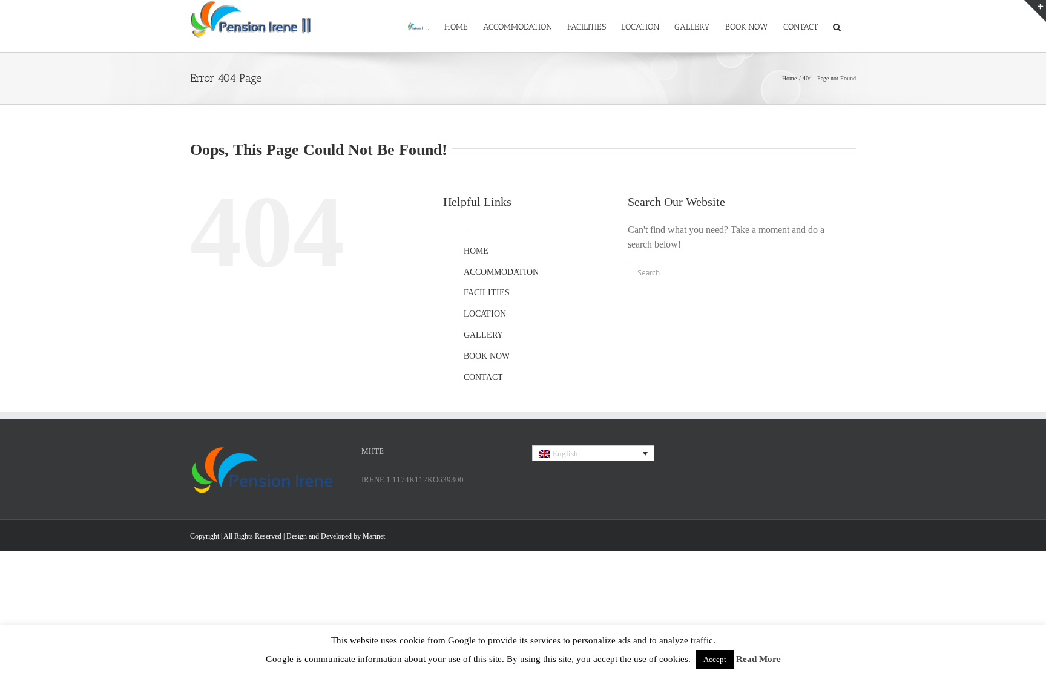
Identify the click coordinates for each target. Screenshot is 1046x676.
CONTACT (483, 377)
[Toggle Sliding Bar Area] (1035, 11)
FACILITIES (487, 292)
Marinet (374, 536)
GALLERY (483, 335)
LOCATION (485, 313)
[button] (837, 26)
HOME (476, 250)
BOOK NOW (487, 356)
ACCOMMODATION (501, 272)
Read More (758, 659)
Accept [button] (714, 659)
